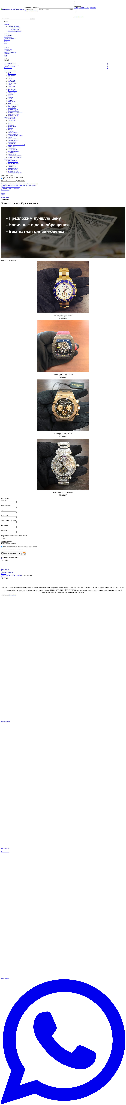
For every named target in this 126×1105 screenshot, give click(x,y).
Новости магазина (7, 179)
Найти (6, 60)
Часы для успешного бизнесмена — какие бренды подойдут (18, 185)
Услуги (6, 41)
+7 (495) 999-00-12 (79, 8)
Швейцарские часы (13, 26)
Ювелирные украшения (14, 31)
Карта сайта (4, 577)
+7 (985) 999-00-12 (90, 8)
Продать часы (8, 35)
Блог (5, 43)
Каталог (6, 24)
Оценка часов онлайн (31, 10)
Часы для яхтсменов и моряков (10, 188)
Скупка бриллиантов (10, 38)
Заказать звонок (78, 16)
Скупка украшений (9, 66)
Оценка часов (8, 37)
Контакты (7, 40)
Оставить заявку (5, 559)
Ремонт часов (8, 68)
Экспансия (12, 595)
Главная (6, 33)
